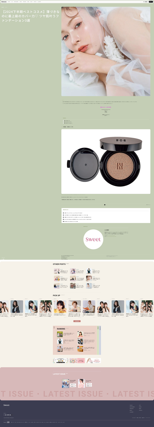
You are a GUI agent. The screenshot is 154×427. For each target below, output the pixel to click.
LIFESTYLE (35, 1)
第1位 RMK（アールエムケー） (68, 123)
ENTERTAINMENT (16, 1)
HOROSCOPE (24, 1)
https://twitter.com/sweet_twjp (111, 235)
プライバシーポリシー (148, 417)
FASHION (9, 1)
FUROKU (21, 1)
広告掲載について (143, 417)
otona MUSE (37, 422)
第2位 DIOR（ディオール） (68, 121)
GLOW (40, 422)
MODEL (28, 1)
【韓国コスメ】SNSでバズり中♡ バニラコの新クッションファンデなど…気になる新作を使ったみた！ (78, 217)
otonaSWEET (39, 1)
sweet (22, 422)
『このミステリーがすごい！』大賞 (61, 422)
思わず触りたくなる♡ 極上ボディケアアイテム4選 (71, 221)
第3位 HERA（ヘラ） (67, 120)
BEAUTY (31, 1)
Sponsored (7, 317)
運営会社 (140, 417)
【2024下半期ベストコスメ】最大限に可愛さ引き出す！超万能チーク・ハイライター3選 (76, 215)
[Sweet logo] (4, 1)
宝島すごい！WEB (55, 422)
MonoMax (42, 422)
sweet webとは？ (134, 417)
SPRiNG (34, 422)
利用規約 (137, 417)
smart (44, 422)
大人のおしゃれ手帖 (18, 422)
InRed (15, 422)
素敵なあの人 (26, 422)
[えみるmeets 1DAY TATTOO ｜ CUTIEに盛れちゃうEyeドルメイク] (103, 308)
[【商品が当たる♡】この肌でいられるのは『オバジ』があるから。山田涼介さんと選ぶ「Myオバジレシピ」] (17, 308)
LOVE (12, 1)
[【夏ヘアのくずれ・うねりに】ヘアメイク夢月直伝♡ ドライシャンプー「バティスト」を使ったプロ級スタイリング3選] (45, 308)
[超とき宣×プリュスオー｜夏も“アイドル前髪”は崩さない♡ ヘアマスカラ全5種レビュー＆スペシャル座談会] (89, 308)
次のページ (147, 204)
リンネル (29, 422)
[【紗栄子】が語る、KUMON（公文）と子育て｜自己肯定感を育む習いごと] (31, 308)
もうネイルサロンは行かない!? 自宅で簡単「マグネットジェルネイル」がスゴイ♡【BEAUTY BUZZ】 (78, 219)
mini (23, 422)
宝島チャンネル (12, 422)
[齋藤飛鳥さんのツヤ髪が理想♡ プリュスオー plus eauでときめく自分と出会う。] (74, 308)
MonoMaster (47, 422)
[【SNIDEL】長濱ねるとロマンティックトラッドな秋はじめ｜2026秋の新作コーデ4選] (60, 308)
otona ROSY (32, 422)
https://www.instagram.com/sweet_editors (111, 236)
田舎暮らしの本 (51, 422)
